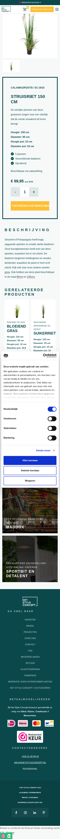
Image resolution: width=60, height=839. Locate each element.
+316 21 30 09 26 (30, 756)
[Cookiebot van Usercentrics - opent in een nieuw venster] (43, 356)
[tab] (28, 230)
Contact (30, 644)
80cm (20, 276)
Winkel (30, 626)
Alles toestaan (30, 460)
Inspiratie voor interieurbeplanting (30, 681)
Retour (30, 663)
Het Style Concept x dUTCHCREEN (30, 688)
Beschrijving (28, 230)
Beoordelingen (30, 657)
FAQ (30, 650)
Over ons (30, 638)
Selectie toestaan (30, 470)
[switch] (52, 418)
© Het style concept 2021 (30, 787)
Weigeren (30, 480)
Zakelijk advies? (42, 9)
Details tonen (43, 450)
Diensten (30, 619)
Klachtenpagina (30, 669)
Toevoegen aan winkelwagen (30, 205)
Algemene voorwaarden (30, 792)
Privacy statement (30, 797)
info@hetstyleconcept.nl (30, 762)
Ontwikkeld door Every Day (30, 802)
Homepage (30, 675)
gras (7, 272)
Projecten (30, 632)
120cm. (31, 276)
